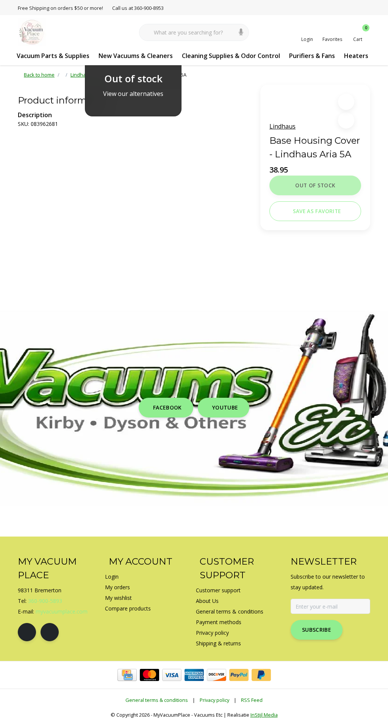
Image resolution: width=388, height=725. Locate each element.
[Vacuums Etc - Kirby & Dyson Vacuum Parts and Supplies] (32, 32)
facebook (167, 407)
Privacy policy (214, 700)
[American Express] (194, 675)
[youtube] (50, 632)
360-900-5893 (45, 600)
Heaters (356, 56)
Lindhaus (282, 126)
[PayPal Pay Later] (261, 675)
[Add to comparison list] (346, 120)
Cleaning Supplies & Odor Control (231, 56)
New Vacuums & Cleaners (136, 56)
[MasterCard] (149, 675)
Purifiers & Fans (312, 56)
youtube (225, 407)
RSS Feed (252, 700)
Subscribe (316, 629)
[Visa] (171, 675)
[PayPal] (239, 675)
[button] (346, 102)
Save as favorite (317, 211)
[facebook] (27, 632)
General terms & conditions (156, 700)
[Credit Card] (127, 675)
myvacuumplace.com (62, 611)
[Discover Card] (216, 675)
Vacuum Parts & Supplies (53, 56)
